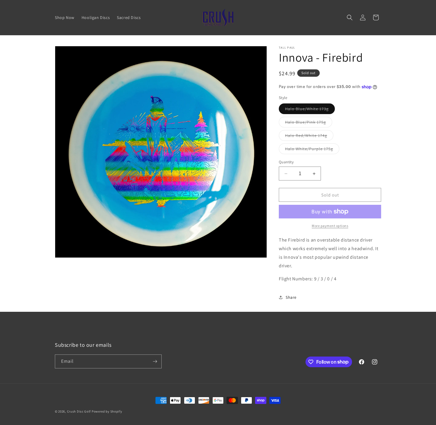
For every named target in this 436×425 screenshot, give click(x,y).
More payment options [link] (330, 225)
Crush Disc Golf (79, 411)
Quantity (286, 161)
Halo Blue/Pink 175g (308, 123)
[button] (349, 17)
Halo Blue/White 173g (310, 110)
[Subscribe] (154, 361)
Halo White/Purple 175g (312, 150)
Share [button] (291, 297)
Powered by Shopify (107, 411)
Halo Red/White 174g (309, 136)
